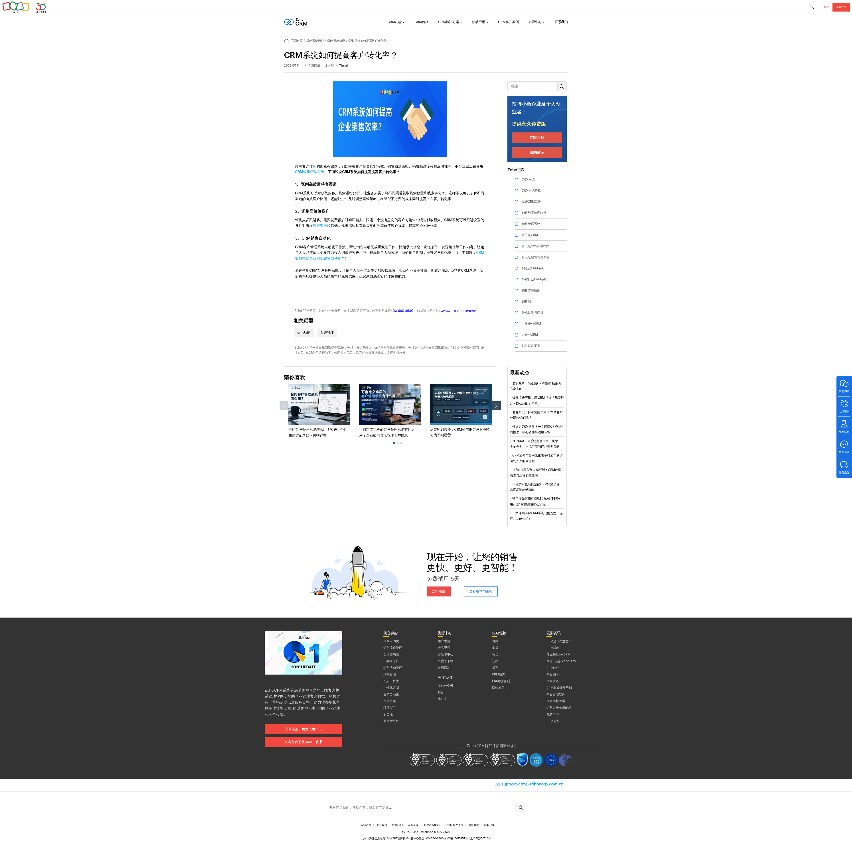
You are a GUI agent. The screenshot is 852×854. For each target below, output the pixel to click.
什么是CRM (530, 235)
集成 (495, 647)
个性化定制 (391, 687)
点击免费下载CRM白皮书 (303, 742)
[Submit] (520, 807)
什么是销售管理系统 (536, 257)
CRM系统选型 (315, 40)
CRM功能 (394, 22)
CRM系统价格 (531, 190)
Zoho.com (24, 7)
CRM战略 (552, 647)
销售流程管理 (392, 647)
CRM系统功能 (336, 40)
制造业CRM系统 (533, 268)
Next (496, 405)
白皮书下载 (445, 661)
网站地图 (498, 687)
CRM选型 (552, 721)
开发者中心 (445, 654)
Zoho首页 (365, 825)
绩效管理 (389, 674)
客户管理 (327, 332)
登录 (826, 7)
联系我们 (561, 22)
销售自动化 (391, 641)
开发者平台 (391, 721)
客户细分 (320, 226)
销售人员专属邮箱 (558, 707)
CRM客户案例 (508, 22)
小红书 (442, 699)
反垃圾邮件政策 (454, 825)
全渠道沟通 (391, 654)
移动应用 (478, 22)
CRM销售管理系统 (309, 172)
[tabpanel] (319, 411)
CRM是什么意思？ (559, 641)
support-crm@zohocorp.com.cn (532, 784)
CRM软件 (552, 667)
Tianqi (343, 65)
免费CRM (552, 714)
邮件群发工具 (531, 346)
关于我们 (381, 825)
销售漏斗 (528, 301)
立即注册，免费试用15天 (303, 729)
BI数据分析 (391, 661)
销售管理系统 (531, 224)
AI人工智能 (391, 681)
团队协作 (389, 701)
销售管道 (552, 681)
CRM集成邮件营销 (559, 687)
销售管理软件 (555, 694)
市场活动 (444, 667)
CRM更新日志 (501, 681)
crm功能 (303, 332)
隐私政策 (489, 825)
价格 (495, 641)
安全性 (388, 714)
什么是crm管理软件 (535, 246)
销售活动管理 (392, 667)
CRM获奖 (498, 674)
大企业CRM (530, 334)
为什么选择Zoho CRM (561, 661)
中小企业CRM (531, 323)
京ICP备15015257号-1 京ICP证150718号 (467, 838)
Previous (284, 405)
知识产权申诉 (432, 825)
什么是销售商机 (532, 312)
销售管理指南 (531, 290)
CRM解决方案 (448, 22)
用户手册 (444, 641)
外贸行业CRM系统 (534, 279)
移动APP (389, 707)
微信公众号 (445, 685)
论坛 (495, 654)
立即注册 (841, 7)
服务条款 (473, 825)
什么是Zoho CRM (558, 654)
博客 (495, 667)
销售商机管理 (555, 701)
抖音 (441, 692)
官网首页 (297, 40)
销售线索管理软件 (534, 212)
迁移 (495, 661)
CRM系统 (528, 179)
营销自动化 (391, 694)
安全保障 (413, 825)
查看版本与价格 (481, 591)
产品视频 (444, 647)
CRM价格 (421, 22)
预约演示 (536, 152)
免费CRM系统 (531, 201)
